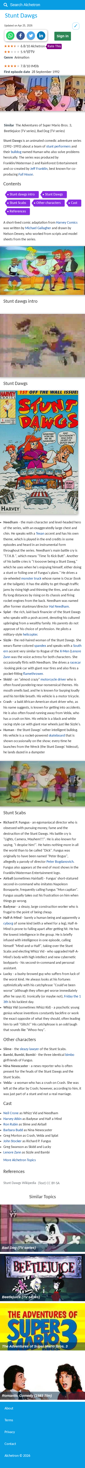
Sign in (63, 36)
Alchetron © (17, 1456)
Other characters (48, 203)
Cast (74, 203)
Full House (25, 174)
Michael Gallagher (38, 228)
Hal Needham (59, 607)
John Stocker (12, 1141)
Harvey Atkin (12, 1119)
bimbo (69, 1055)
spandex (40, 646)
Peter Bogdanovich (60, 862)
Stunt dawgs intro (22, 194)
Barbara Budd (13, 1130)
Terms (9, 1420)
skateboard (57, 736)
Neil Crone (11, 1113)
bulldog (16, 152)
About (9, 1408)
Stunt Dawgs (54, 194)
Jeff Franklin (38, 169)
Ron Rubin (10, 1124)
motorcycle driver (53, 680)
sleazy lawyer (29, 1049)
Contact (10, 1444)
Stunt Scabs (18, 203)
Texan (40, 534)
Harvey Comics (66, 223)
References (18, 211)
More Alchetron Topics (19, 1160)
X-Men (64, 651)
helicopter (30, 635)
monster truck (31, 579)
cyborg (8, 923)
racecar (75, 663)
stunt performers (58, 146)
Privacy (10, 1432)
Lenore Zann (12, 1152)
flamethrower (33, 674)
